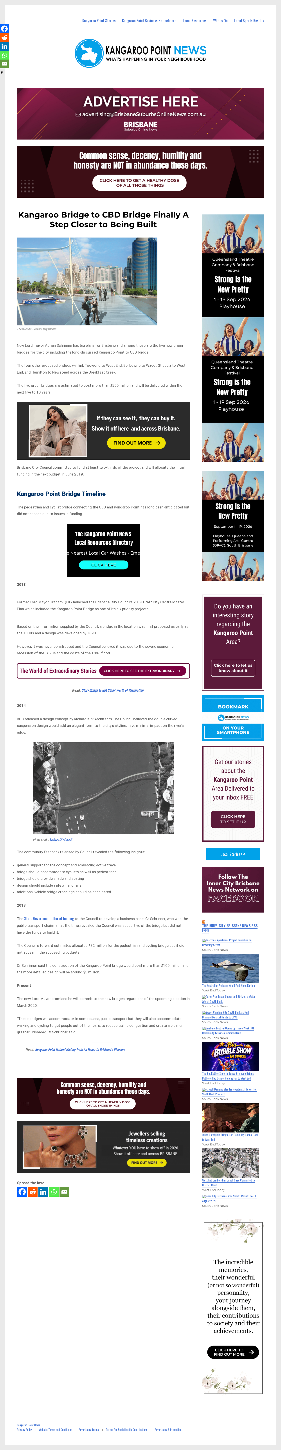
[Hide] (2, 72)
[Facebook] (22, 1192)
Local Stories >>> (233, 854)
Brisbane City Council (61, 839)
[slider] (237, 577)
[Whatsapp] (54, 1192)
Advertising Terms (89, 1429)
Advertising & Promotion (168, 1429)
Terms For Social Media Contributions (127, 1429)
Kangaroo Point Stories (99, 20)
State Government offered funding (49, 918)
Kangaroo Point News (28, 1425)
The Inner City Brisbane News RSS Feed (230, 928)
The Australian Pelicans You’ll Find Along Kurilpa (228, 985)
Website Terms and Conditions (55, 1429)
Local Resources (195, 20)
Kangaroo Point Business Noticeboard (149, 20)
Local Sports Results (249, 20)
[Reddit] (33, 1192)
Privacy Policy (24, 1429)
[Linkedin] (43, 1192)
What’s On (220, 20)
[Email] (64, 1192)
